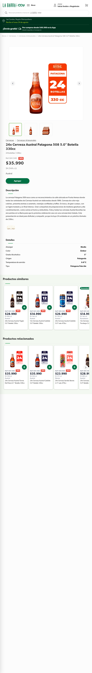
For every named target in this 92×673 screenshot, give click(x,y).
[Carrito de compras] (86, 5)
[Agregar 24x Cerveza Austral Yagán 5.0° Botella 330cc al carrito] (24, 307)
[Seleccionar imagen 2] (30, 129)
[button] (13, 5)
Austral (9, 174)
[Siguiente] (79, 83)
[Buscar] (5, 12)
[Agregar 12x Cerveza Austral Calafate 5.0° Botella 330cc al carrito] (49, 307)
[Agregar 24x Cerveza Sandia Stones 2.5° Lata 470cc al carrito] (74, 367)
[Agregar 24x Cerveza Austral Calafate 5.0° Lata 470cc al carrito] (74, 307)
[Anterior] (12, 83)
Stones (57, 378)
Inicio (4, 36)
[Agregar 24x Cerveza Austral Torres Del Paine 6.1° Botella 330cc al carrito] (24, 367)
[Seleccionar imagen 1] (15, 129)
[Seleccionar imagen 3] (46, 129)
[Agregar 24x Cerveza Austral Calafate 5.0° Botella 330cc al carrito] (49, 367)
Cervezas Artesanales (27, 36)
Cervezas (12, 36)
